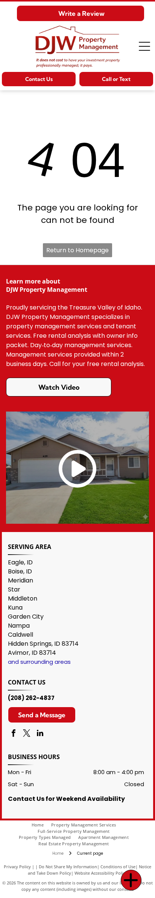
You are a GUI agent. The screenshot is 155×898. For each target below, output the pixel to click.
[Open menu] (144, 46)
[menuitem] (41, 825)
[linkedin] (40, 734)
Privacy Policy (17, 866)
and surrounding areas (39, 662)
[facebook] (13, 734)
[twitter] (26, 734)
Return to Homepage (77, 250)
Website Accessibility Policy (100, 873)
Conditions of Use (117, 866)
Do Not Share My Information (68, 866)
